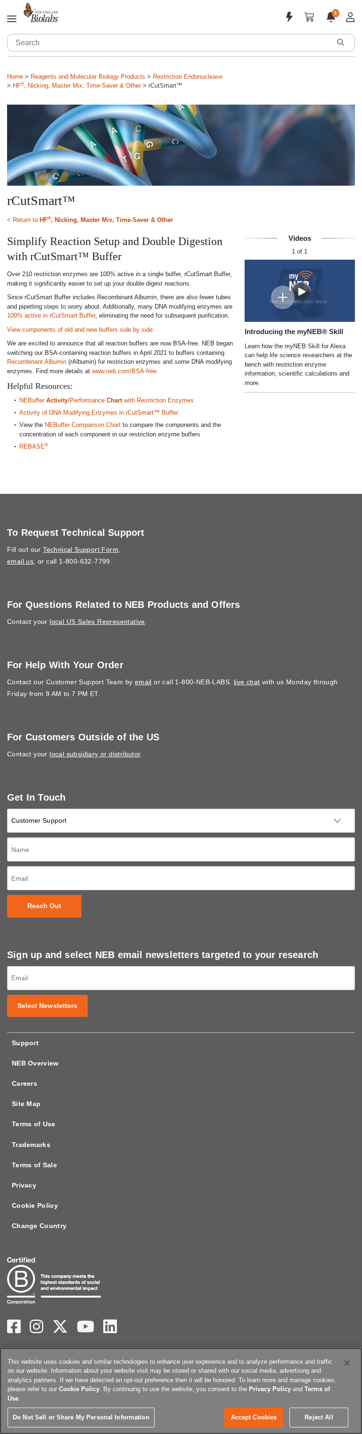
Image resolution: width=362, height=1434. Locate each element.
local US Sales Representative (97, 621)
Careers (24, 1083)
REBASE (33, 446)
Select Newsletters (47, 1005)
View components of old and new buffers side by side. (81, 329)
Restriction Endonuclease (187, 76)
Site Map (26, 1103)
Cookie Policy (35, 1205)
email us (20, 561)
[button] (340, 42)
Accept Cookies (254, 1417)
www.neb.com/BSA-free (124, 371)
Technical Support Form (80, 549)
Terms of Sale (34, 1165)
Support (25, 1043)
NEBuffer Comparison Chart (83, 424)
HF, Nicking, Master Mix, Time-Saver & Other (77, 85)
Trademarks (31, 1144)
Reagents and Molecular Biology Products (88, 76)
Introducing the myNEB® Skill (294, 332)
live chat (247, 682)
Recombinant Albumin (36, 361)
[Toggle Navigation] (12, 19)
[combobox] (169, 42)
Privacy (24, 1185)
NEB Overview (35, 1063)
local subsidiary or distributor (94, 754)
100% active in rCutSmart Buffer (51, 315)
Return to (93, 219)
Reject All (318, 1417)
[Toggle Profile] (350, 17)
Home (15, 76)
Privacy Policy (270, 1389)
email (143, 682)
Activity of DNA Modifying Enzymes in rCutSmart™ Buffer (98, 412)
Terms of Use (34, 1124)
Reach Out (44, 906)
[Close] (347, 1362)
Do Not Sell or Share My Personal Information (81, 1417)
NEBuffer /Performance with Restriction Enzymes (106, 400)
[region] (181, 1391)
